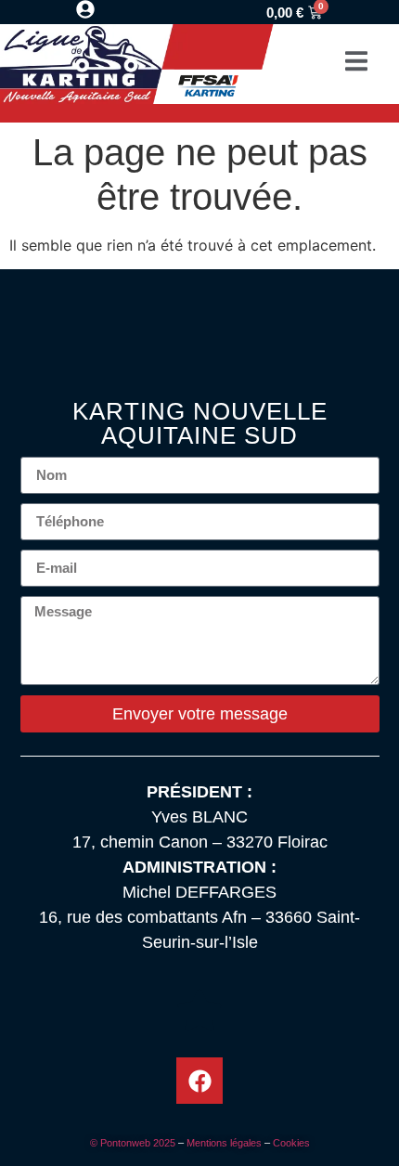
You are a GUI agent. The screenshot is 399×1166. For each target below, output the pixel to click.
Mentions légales (224, 1142)
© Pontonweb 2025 (132, 1142)
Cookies (291, 1142)
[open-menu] (356, 63)
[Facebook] (199, 1080)
